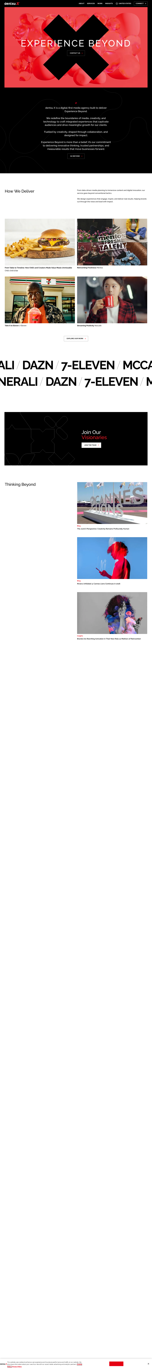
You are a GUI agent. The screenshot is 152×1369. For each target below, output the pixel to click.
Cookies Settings (116, 1364)
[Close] (148, 1363)
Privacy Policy (17, 1367)
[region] (76, 1364)
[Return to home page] (11, 3)
